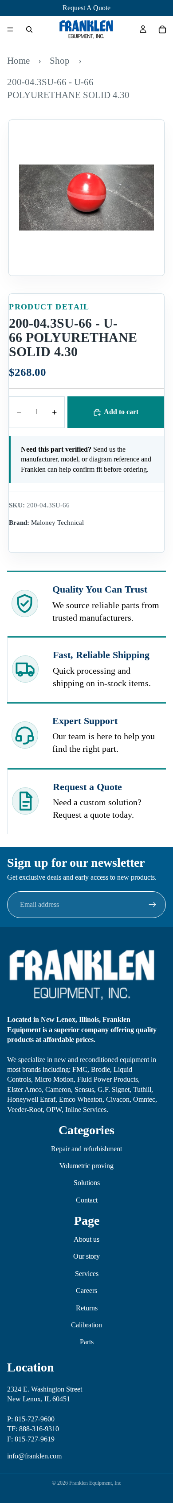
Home (18, 60)
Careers (86, 1290)
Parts (87, 1342)
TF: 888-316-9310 (33, 1429)
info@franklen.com (34, 1456)
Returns (87, 1308)
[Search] (29, 29)
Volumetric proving (86, 1165)
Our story (86, 1256)
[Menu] (10, 29)
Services (86, 1273)
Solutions (87, 1182)
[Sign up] (152, 904)
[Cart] (162, 29)
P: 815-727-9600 (31, 1419)
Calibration (86, 1325)
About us (86, 1239)
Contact (87, 1200)
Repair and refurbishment (86, 1149)
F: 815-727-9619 (31, 1438)
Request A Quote (86, 8)
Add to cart (121, 412)
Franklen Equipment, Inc (95, 1483)
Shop (60, 60)
